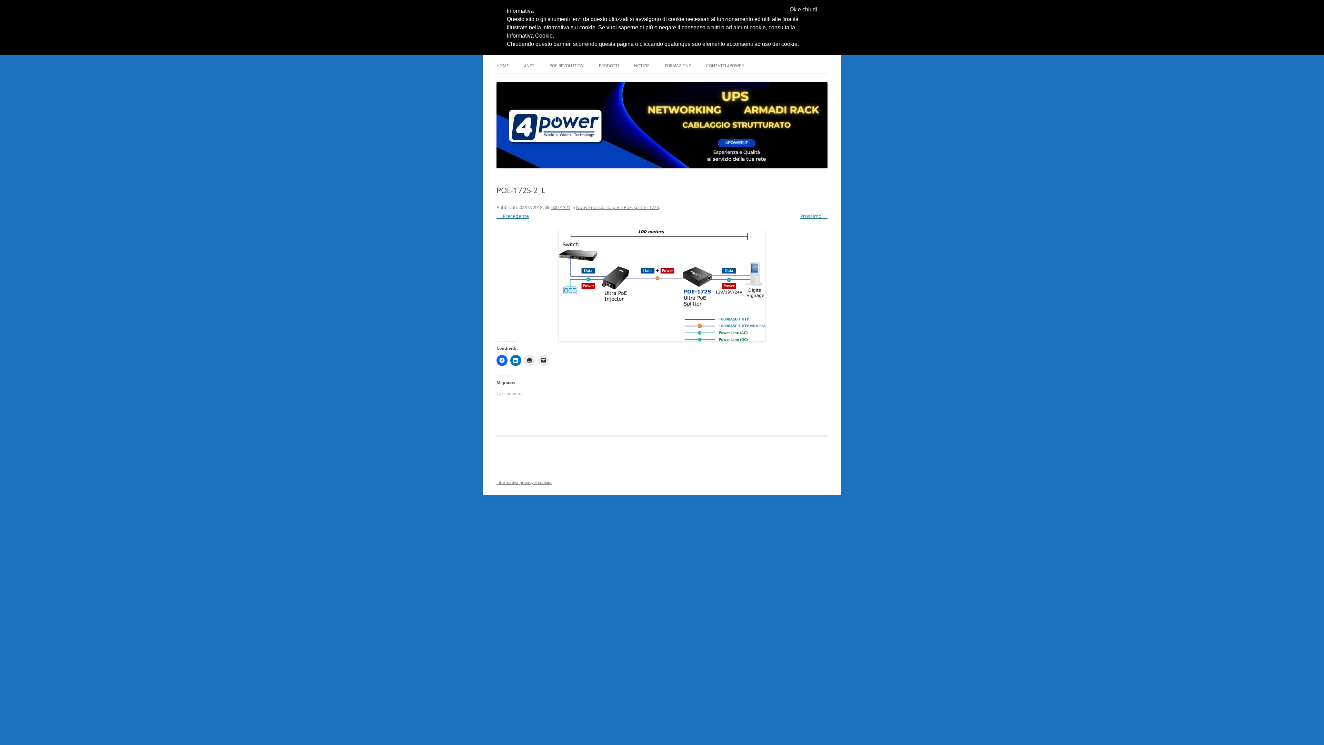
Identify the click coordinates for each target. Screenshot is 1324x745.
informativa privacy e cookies (524, 482)
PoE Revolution (567, 66)
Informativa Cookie (530, 36)
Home (502, 66)
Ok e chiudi (803, 9)
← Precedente (512, 216)
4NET (529, 66)
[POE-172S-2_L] (662, 285)
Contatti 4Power (725, 66)
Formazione (678, 66)
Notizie (642, 66)
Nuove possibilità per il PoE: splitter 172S (617, 207)
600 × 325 (560, 207)
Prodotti (609, 66)
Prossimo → (814, 216)
